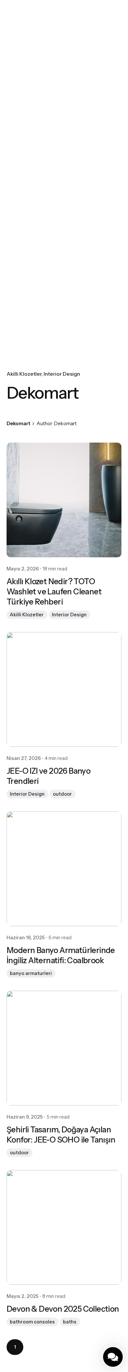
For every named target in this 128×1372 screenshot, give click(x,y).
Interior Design (62, 374)
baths (69, 1322)
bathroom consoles (32, 1322)
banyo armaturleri (31, 973)
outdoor (62, 794)
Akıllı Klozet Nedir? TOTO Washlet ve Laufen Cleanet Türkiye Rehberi (54, 591)
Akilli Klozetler (24, 374)
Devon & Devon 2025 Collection (63, 1309)
